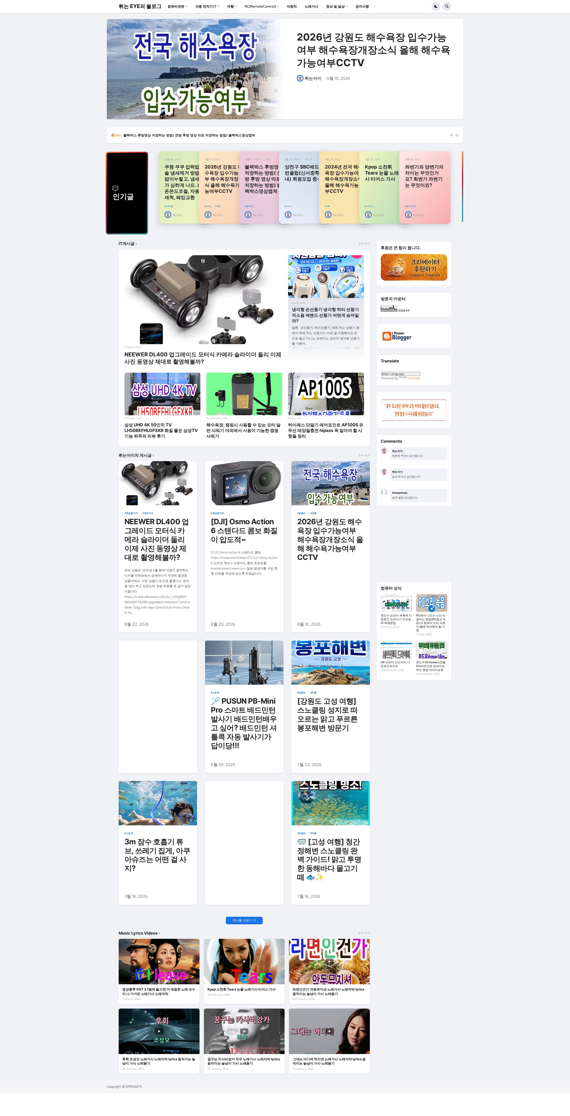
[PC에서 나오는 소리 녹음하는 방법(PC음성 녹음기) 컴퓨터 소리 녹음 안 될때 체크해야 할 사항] (431, 603)
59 (306, 159)
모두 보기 (364, 243)
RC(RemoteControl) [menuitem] (260, 6)
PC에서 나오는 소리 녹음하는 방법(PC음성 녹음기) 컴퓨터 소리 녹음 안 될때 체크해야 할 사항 (431, 623)
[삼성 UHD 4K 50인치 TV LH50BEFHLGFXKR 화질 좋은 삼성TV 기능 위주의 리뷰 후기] (162, 394)
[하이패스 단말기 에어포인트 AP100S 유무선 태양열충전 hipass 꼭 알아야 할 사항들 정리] (326, 394)
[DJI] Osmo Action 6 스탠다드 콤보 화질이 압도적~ (244, 530)
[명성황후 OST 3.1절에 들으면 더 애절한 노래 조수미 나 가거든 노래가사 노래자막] (159, 961)
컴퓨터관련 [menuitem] (176, 6)
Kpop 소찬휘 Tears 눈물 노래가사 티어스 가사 (384, 173)
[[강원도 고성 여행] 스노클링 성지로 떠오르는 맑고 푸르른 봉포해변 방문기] (330, 663)
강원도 (209, 206)
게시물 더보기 (242, 920)
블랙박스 (250, 206)
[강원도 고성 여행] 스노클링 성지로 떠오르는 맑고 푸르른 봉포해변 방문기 (327, 714)
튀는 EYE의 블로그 (140, 6)
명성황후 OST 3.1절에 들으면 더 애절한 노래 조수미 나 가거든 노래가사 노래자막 (158, 991)
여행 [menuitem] (230, 6)
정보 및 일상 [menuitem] (335, 6)
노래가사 (370, 206)
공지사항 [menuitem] (362, 6)
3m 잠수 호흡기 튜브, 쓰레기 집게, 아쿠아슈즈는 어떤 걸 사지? (157, 855)
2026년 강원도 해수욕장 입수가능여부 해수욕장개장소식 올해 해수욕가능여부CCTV (373, 49)
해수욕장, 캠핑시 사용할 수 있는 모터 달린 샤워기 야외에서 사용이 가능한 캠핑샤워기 (243, 430)
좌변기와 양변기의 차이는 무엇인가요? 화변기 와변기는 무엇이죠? (424, 176)
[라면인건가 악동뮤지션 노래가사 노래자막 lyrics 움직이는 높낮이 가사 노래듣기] (329, 961)
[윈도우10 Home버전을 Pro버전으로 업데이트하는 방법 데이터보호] (431, 650)
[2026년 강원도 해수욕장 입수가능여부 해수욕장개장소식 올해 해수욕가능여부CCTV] (196, 69)
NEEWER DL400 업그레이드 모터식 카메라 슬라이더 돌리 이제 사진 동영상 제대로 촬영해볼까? (202, 358)
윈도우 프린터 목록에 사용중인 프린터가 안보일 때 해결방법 (396, 619)
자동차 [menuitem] (292, 6)
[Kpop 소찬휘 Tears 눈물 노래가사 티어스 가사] (244, 961)
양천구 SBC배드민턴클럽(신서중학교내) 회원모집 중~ (304, 173)
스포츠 (289, 206)
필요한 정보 (411, 206)
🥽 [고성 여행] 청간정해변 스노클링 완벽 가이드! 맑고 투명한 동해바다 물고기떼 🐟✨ (329, 859)
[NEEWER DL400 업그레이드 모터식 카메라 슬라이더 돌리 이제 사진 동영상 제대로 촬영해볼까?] (203, 299)
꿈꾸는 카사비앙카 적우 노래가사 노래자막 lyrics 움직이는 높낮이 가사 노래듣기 (244, 1061)
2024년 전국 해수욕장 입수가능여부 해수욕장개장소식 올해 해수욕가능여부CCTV (344, 179)
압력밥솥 (169, 206)
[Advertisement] (158, 672)
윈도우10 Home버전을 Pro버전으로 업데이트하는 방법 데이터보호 (431, 666)
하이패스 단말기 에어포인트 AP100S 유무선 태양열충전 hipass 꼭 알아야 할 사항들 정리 (325, 430)
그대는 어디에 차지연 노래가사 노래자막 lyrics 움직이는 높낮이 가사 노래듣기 (329, 1061)
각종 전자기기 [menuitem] (205, 6)
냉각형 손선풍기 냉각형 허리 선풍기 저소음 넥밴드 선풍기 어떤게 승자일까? (325, 315)
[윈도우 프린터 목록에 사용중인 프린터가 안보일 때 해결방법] (396, 603)
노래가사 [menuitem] (311, 6)
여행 (218, 206)
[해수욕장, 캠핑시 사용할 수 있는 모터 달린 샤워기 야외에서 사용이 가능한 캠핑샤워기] (244, 394)
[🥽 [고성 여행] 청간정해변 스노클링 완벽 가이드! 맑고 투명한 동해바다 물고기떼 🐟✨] (330, 803)
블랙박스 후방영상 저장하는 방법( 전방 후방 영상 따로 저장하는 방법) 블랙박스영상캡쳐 (264, 179)
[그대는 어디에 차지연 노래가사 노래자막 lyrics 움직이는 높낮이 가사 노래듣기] (329, 1031)
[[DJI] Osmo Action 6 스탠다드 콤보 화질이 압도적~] (244, 483)
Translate (413, 378)
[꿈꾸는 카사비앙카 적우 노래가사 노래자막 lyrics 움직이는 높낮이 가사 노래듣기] (244, 1031)
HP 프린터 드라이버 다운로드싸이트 (395, 664)
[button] (436, 6)
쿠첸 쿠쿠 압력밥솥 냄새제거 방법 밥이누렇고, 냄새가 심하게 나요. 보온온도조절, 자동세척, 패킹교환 (198, 135)
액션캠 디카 (132, 513)
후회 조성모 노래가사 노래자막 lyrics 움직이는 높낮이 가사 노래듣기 (158, 1061)
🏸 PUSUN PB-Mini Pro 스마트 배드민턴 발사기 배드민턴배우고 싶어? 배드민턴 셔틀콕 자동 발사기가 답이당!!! (244, 723)
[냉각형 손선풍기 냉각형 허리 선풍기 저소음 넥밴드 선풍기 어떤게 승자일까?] (326, 276)
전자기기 (149, 513)
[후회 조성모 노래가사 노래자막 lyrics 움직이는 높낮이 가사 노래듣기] (159, 1031)
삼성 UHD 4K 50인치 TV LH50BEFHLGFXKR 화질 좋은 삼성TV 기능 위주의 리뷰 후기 (161, 430)
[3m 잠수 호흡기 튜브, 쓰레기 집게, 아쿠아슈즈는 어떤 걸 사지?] (158, 803)
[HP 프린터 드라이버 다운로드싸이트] (396, 650)
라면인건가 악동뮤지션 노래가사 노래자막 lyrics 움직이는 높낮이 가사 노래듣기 (328, 991)
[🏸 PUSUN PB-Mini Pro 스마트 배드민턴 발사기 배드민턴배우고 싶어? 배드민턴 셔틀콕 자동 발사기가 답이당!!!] (244, 663)
